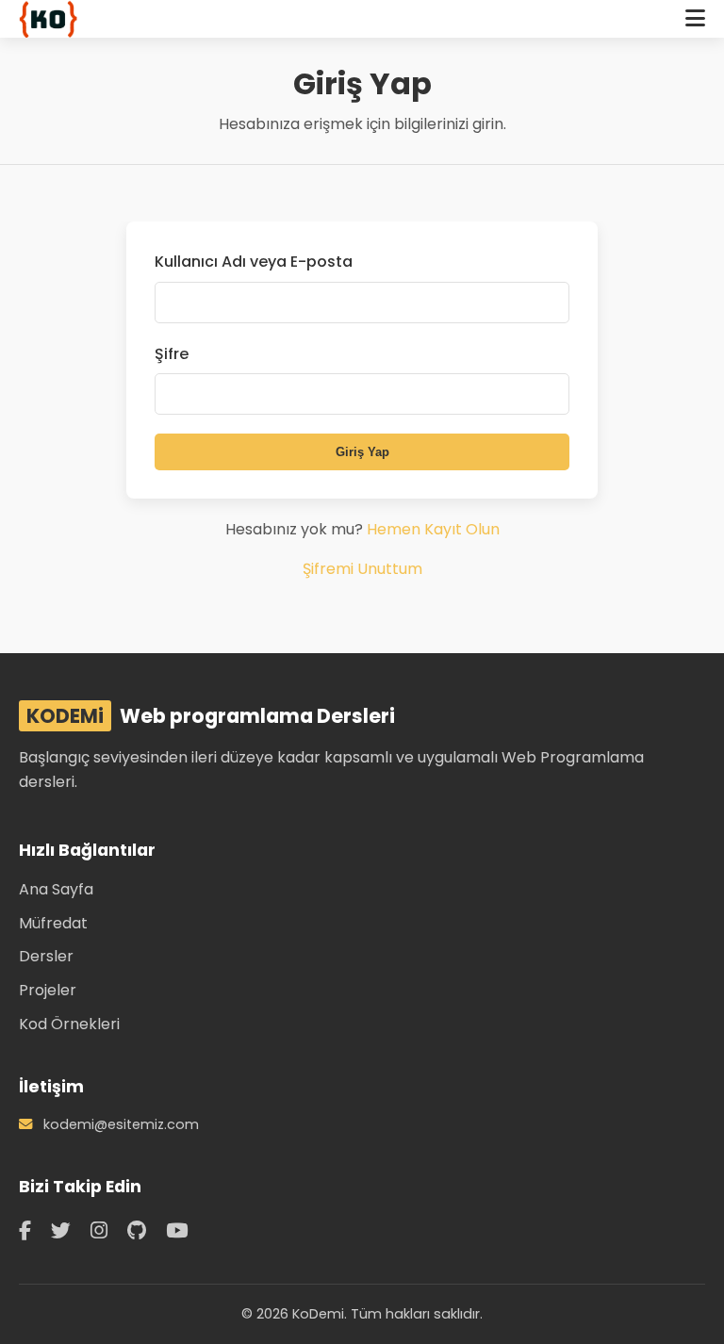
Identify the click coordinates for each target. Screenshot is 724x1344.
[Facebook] (28, 1230)
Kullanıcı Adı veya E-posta (254, 261)
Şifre (172, 354)
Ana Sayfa (56, 889)
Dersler (46, 956)
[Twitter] (63, 1230)
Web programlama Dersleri (210, 715)
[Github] (139, 1230)
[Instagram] (101, 1230)
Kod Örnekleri (69, 1024)
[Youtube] (177, 1230)
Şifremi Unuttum (362, 569)
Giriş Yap (362, 452)
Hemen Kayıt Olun (433, 529)
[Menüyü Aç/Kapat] (695, 19)
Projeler (47, 990)
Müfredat (53, 923)
